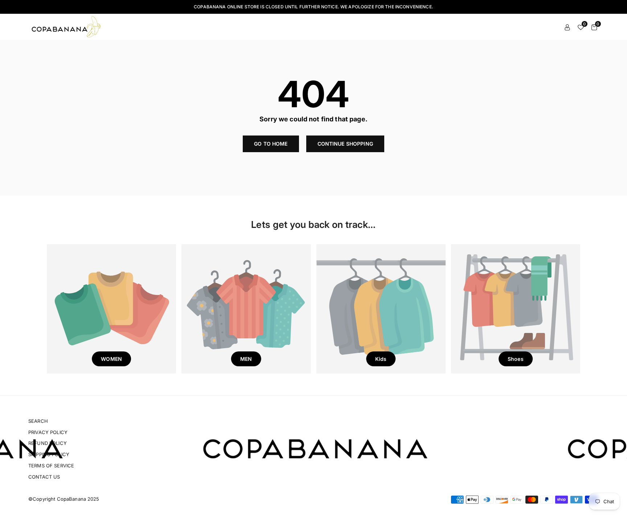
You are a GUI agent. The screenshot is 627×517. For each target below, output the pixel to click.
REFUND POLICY (47, 443)
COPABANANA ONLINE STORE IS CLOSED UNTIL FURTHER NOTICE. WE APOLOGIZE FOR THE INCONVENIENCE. (313, 6)
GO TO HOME (270, 144)
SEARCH (38, 421)
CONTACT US (44, 477)
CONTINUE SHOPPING (345, 144)
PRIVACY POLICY (47, 432)
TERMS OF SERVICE (51, 465)
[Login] (567, 26)
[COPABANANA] (67, 26)
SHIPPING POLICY (48, 454)
